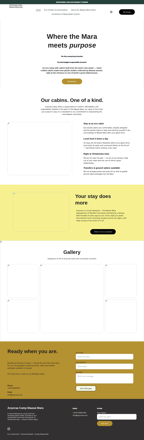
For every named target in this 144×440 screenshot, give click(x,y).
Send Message (86, 388)
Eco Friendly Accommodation (56, 10)
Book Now (72, 81)
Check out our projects (103, 232)
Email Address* (81, 362)
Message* (79, 372)
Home (38, 10)
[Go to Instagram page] (111, 12)
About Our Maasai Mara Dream (83, 10)
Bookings (127, 12)
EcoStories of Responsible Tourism (66, 14)
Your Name (79, 353)
